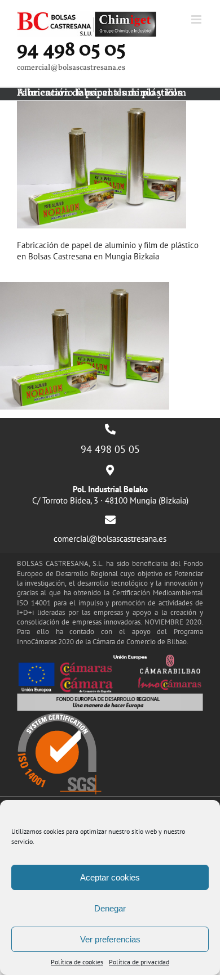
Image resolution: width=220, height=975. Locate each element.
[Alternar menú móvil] (197, 19)
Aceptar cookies (110, 877)
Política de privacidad (139, 962)
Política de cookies (77, 962)
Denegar (110, 908)
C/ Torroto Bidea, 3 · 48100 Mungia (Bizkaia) (110, 495)
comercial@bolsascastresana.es (110, 538)
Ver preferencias (110, 939)
